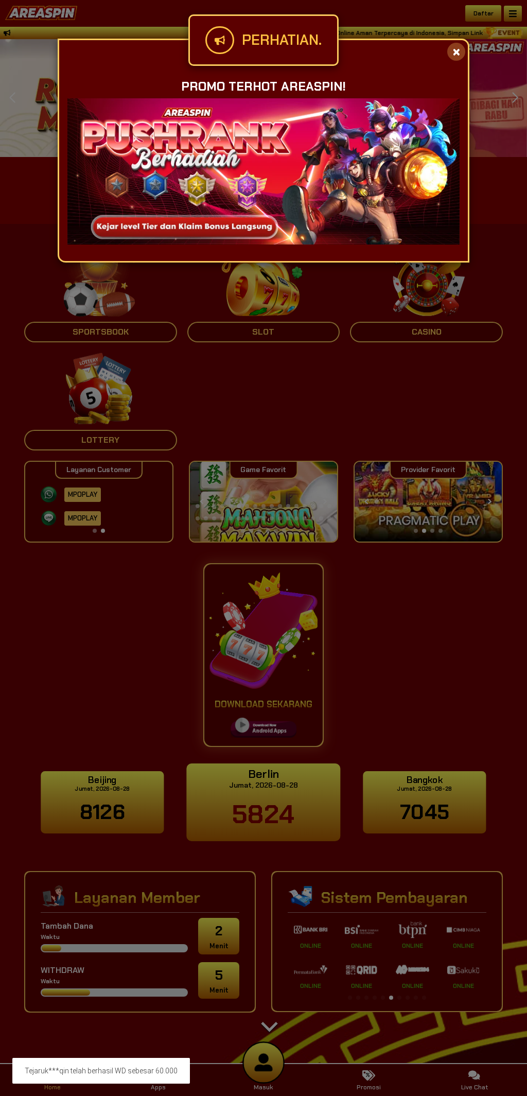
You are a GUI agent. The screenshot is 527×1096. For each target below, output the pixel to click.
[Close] (456, 52)
